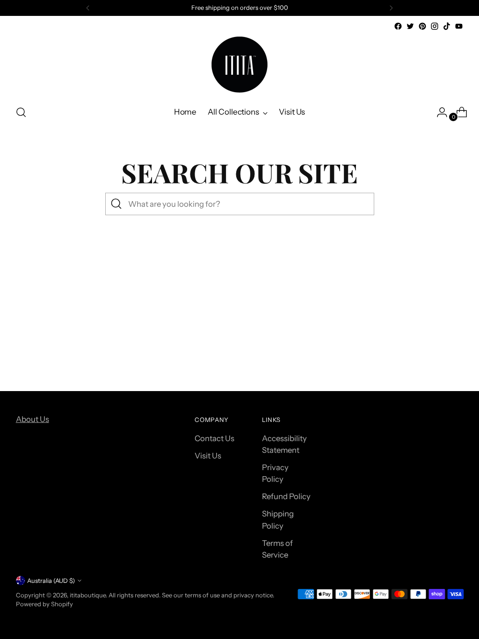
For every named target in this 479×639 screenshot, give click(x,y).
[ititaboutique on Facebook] (398, 26)
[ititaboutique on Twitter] (410, 26)
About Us (32, 419)
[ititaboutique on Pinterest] (422, 26)
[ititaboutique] (239, 64)
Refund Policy (286, 496)
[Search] (116, 204)
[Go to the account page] (438, 112)
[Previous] (88, 8)
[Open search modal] (21, 112)
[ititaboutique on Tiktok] (447, 26)
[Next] (391, 8)
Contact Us (214, 438)
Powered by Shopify (44, 604)
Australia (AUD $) (51, 580)
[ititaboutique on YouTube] (459, 26)
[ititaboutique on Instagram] (434, 26)
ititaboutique (88, 595)
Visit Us (208, 455)
